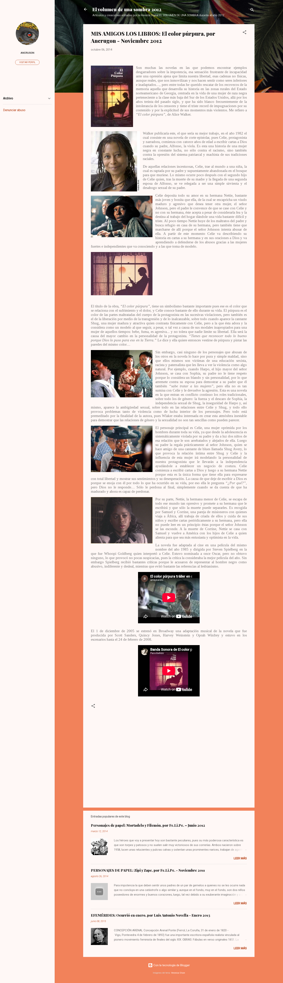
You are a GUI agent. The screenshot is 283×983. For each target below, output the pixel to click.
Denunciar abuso (14, 110)
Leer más (240, 858)
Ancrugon (27, 52)
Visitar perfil (27, 62)
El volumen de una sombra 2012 (126, 9)
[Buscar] (252, 10)
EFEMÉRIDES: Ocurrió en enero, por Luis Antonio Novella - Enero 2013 (150, 915)
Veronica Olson (178, 973)
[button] (244, 33)
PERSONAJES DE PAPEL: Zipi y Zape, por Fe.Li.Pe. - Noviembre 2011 (148, 870)
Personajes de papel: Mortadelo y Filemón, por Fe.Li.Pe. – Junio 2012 (148, 825)
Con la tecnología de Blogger (171, 965)
